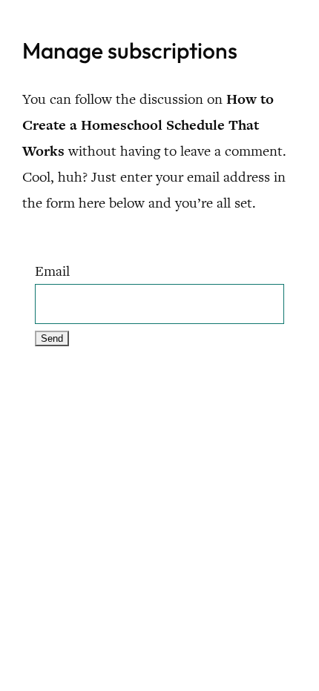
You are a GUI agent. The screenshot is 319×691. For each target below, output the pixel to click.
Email (52, 271)
